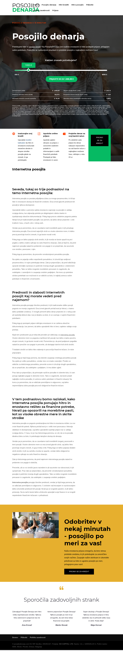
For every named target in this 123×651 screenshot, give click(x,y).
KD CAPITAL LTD (66, 644)
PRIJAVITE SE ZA (61, 79)
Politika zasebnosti (41, 11)
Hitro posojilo (77, 5)
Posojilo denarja (49, 5)
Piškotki (89, 5)
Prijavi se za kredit (99, 140)
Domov (36, 5)
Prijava (55, 11)
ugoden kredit (34, 47)
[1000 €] (28, 70)
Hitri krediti (64, 5)
